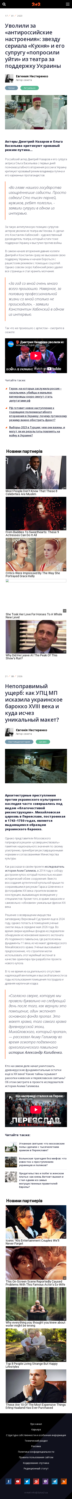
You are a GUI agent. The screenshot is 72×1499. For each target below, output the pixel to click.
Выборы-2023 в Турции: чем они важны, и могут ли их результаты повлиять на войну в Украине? (37, 431)
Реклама (36, 1446)
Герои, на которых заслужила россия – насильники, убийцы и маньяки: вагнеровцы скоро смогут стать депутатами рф (35, 394)
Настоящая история (19, 741)
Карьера (36, 1429)
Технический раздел (36, 1440)
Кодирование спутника (36, 1463)
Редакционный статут (36, 1468)
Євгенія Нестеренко (31, 730)
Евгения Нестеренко (32, 76)
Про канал (36, 1424)
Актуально (29, 87)
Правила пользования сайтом (36, 1457)
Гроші (11, 87)
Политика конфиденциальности (36, 1451)
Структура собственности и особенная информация (36, 1435)
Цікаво (43, 741)
